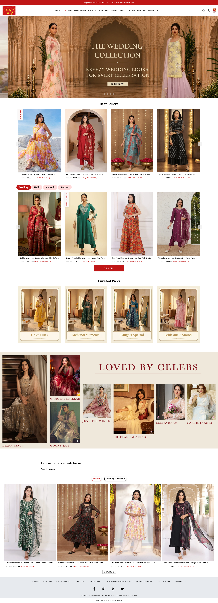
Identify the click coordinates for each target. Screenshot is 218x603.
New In (96, 479)
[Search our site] (203, 10)
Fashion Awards (144, 581)
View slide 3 (110, 94)
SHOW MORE (109, 572)
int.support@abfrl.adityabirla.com (100, 595)
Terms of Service (163, 581)
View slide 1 (104, 94)
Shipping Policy (63, 581)
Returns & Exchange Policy (120, 581)
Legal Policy (80, 581)
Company (47, 581)
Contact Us (180, 581)
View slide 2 (107, 94)
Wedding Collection (115, 479)
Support (36, 581)
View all (109, 268)
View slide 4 (113, 94)
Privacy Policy (96, 581)
